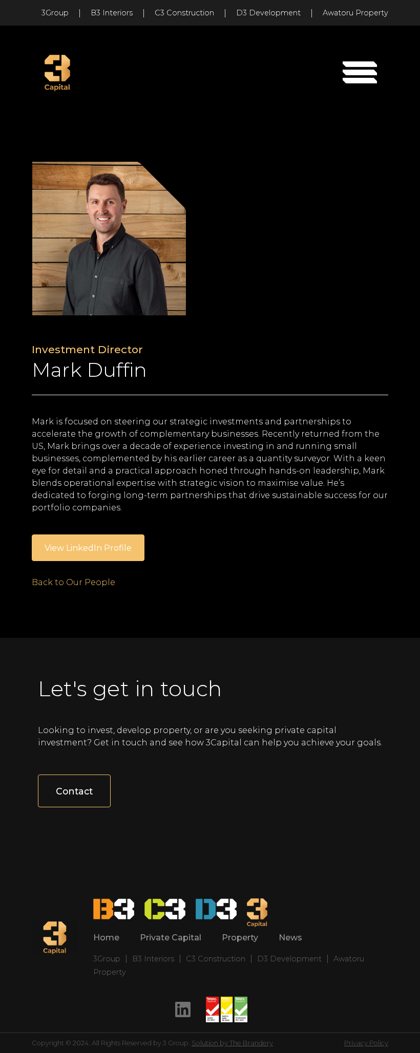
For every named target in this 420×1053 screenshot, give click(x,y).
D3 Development (268, 12)
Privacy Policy (366, 1043)
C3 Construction (184, 12)
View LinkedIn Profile (88, 548)
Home (106, 937)
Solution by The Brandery (232, 1043)
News (290, 937)
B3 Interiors (112, 12)
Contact (74, 791)
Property (240, 937)
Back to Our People (73, 582)
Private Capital (170, 937)
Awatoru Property (355, 12)
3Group (55, 12)
